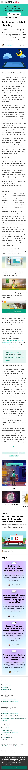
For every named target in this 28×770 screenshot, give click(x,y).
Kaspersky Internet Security (10, 17)
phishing (22, 453)
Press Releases (5, 752)
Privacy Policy (5, 745)
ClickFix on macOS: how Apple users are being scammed (14, 657)
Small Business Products (7, 695)
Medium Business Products (8, 707)
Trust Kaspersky (12, 752)
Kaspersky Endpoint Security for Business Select (12, 715)
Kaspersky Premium (6, 689)
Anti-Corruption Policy (13, 745)
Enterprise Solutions (6, 724)
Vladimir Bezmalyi (9, 45)
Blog (17, 750)
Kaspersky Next (5, 711)
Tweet (7, 360)
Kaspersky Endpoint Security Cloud (9, 701)
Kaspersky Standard (6, 684)
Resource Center (22, 750)
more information (17, 764)
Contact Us (3, 750)
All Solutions (4, 691)
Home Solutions (5, 681)
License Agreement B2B (17, 747)
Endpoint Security (5, 734)
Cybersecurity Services (6, 730)
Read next (5, 513)
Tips (14, 562)
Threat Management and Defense (9, 732)
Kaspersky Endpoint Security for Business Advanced (13, 718)
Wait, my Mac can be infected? (10, 504)
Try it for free (14, 14)
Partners (13, 750)
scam (11, 455)
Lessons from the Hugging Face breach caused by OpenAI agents (14, 628)
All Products (4, 703)
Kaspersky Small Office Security (8, 699)
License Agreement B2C (6, 747)
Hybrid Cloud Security (6, 737)
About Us (8, 750)
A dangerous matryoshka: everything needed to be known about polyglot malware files (14, 598)
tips (17, 455)
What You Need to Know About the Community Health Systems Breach (12, 519)
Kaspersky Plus (4, 687)
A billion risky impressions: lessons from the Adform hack (14, 568)
